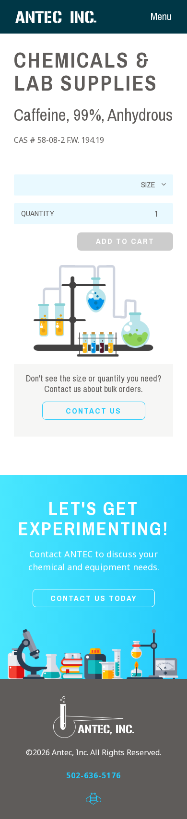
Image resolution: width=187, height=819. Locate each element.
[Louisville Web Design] (93, 799)
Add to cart (125, 241)
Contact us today (93, 598)
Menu (161, 16)
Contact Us (93, 411)
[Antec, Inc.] (63, 17)
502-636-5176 (93, 775)
